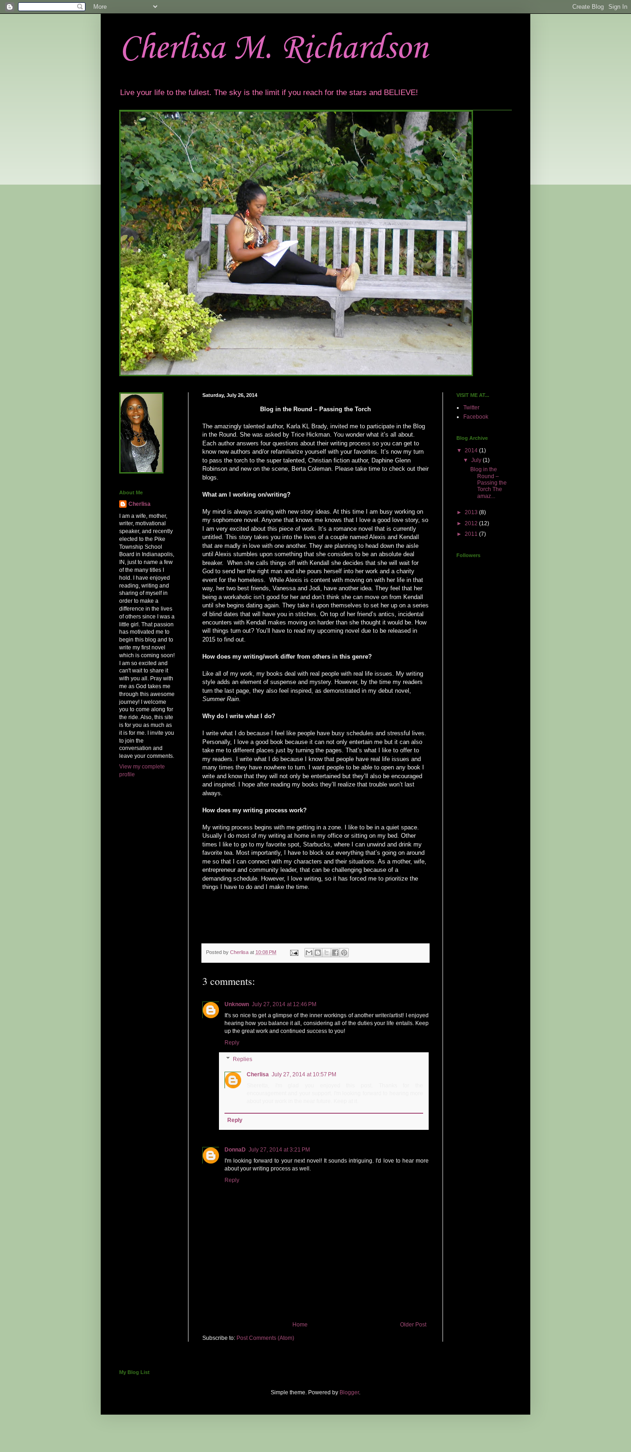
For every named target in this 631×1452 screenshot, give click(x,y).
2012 (472, 523)
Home (300, 1324)
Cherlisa (258, 1074)
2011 (472, 534)
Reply (231, 1042)
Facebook (475, 417)
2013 (472, 512)
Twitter (471, 407)
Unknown (236, 1004)
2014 (472, 450)
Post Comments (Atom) (265, 1338)
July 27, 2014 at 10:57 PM (304, 1074)
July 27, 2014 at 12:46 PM (284, 1004)
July (477, 460)
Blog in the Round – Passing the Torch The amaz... (488, 482)
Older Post (413, 1324)
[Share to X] (326, 952)
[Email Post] (294, 952)
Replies (242, 1059)
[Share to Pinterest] (344, 952)
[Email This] (309, 952)
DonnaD (235, 1149)
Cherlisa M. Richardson (273, 49)
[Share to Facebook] (335, 952)
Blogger (349, 1392)
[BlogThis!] (317, 952)
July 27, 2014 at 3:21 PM (279, 1149)
